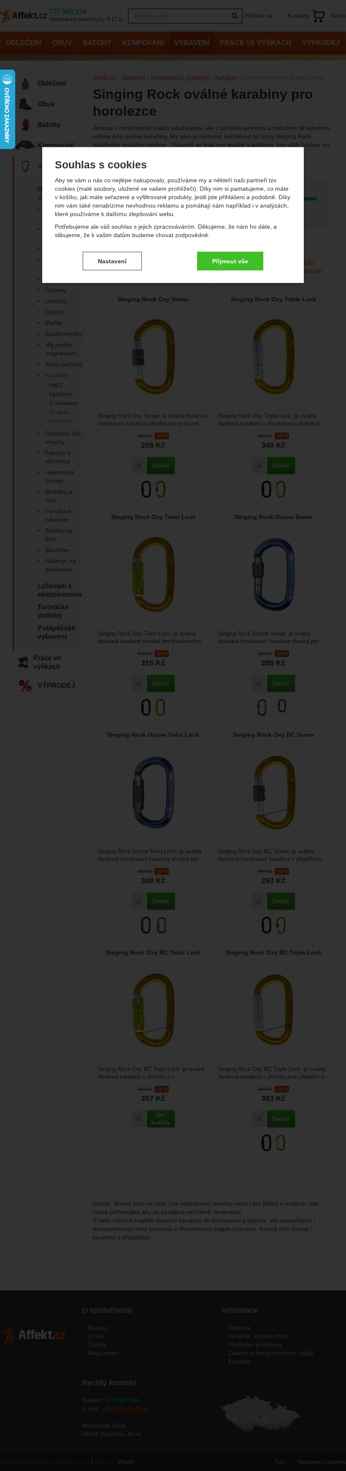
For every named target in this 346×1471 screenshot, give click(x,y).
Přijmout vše (230, 260)
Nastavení (112, 260)
